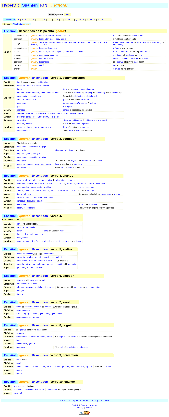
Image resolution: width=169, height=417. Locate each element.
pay (65, 100)
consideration (138, 35)
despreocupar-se (23, 317)
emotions (78, 287)
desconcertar (37, 187)
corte (19, 241)
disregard (90, 89)
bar (114, 35)
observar (56, 367)
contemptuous (78, 89)
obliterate (38, 197)
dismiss (116, 69)
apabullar (39, 287)
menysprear (22, 238)
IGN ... (46, 5)
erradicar (82, 42)
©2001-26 (65, 400)
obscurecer (103, 42)
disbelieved (91, 96)
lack (65, 127)
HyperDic (11, 5)
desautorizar (35, 96)
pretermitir (21, 150)
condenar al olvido (47, 42)
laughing (88, 93)
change (90, 190)
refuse (116, 48)
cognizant (63, 337)
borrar (19, 194)
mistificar (48, 187)
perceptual (90, 287)
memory (117, 194)
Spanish (30, 5)
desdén (29, 124)
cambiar (28, 190)
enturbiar (72, 42)
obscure (20, 197)
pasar (19, 106)
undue (85, 160)
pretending (100, 93)
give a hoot (33, 314)
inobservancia (33, 127)
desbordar (49, 287)
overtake (117, 55)
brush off (51, 113)
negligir (64, 39)
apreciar (28, 367)
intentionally (70, 150)
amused (115, 93)
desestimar (31, 100)
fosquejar (31, 201)
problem (77, 93)
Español (10, 31)
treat (65, 89)
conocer (32, 337)
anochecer (43, 55)
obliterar (27, 194)
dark (136, 62)
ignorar (20, 294)
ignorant (119, 62)
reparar (88, 367)
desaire (20, 124)
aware (73, 337)
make (115, 42)
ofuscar (34, 45)
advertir (19, 367)
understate (52, 390)
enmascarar (62, 42)
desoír (51, 35)
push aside (71, 113)
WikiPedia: (21, 24)
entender (41, 337)
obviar (49, 261)
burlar (19, 89)
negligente (21, 160)
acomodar (18, 390)
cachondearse (32, 93)
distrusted (78, 96)
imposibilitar (69, 51)
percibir (65, 367)
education (84, 347)
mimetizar (29, 390)
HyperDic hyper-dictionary (85, 400)
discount (61, 113)
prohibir (80, 51)
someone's (75, 103)
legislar (50, 264)
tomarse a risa (53, 93)
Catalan (93, 405)
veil (45, 197)
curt (66, 124)
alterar (20, 190)
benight (20, 291)
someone (67, 241)
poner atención (77, 367)
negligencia (46, 127)
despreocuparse (46, 58)
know (78, 241)
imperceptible (143, 42)
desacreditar (22, 96)
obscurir (40, 201)
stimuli (99, 287)
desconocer (44, 62)
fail (114, 65)
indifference (77, 120)
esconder (92, 42)
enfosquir (21, 201)
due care (86, 127)
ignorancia (20, 347)
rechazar (21, 110)
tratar (19, 231)
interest (145, 58)
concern (125, 58)
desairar (42, 48)
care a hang (21, 314)
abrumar (20, 287)
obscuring (156, 42)
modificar (37, 190)
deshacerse (22, 261)
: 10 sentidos (33, 77)
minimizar (39, 390)
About (67, 15)
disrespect (85, 100)
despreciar (52, 48)
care (78, 131)
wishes (84, 103)
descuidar (54, 39)
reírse (42, 93)
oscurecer (43, 45)
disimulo (21, 208)
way (61, 231)
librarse (41, 261)
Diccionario (10, 20)
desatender (43, 39)
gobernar (41, 264)
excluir (67, 35)
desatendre (22, 157)
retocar (54, 190)
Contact (105, 400)
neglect (20, 154)
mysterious (89, 187)
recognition (106, 194)
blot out (29, 197)
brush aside (41, 113)
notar (49, 367)
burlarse (20, 93)
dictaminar (30, 264)
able (81, 204)
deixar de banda (24, 117)
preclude (21, 268)
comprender (21, 337)
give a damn (57, 314)
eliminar (32, 261)
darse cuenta (39, 367)
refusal (47, 241)
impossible (124, 51)
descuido (21, 127)
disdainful (76, 124)
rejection (85, 124)
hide (51, 197)
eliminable (21, 204)
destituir (59, 35)
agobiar (29, 287)
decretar (20, 264)
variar (72, 190)
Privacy (80, 408)
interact (45, 231)
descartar (43, 35)
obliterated (93, 204)
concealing (118, 45)
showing (67, 120)
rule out (30, 268)
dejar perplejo (23, 187)
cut (42, 234)
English (75, 405)
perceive (107, 367)
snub (37, 234)
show (115, 58)
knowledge (71, 347)
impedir (59, 51)
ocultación (31, 208)
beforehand (145, 51)
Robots (89, 408)
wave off (18, 393)
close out (39, 268)
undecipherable (126, 42)
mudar (46, 190)
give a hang (45, 314)
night (140, 55)
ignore (66, 103)
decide (60, 264)
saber (49, 337)
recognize (57, 241)
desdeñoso (22, 120)
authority (72, 264)
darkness (130, 55)
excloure (55, 117)
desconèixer (21, 344)
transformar (63, 190)
